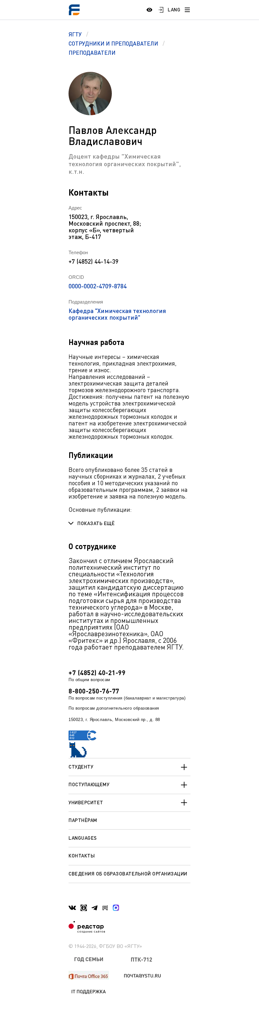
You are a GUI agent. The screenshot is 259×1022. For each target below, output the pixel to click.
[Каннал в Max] (116, 908)
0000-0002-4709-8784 (98, 286)
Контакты (82, 855)
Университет (86, 802)
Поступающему (89, 784)
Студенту (81, 766)
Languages (83, 838)
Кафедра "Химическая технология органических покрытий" (117, 314)
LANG (174, 9)
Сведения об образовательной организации (128, 873)
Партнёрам (83, 820)
